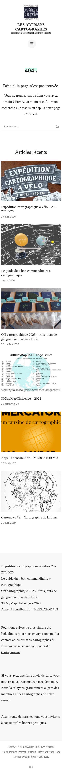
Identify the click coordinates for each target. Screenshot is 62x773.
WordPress (42, 756)
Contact (12, 746)
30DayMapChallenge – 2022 (21, 398)
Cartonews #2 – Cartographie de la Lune (29, 517)
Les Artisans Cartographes (31, 26)
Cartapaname (10, 652)
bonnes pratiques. (34, 723)
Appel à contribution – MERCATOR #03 (29, 458)
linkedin (7, 633)
